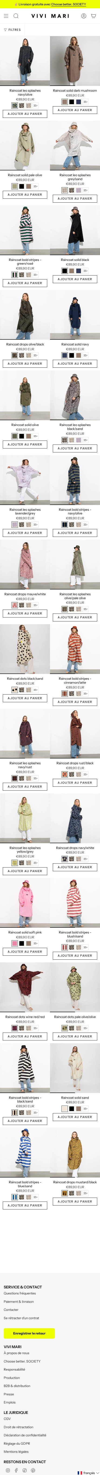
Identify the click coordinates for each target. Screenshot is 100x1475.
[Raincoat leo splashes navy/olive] (25, 61)
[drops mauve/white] (14, 605)
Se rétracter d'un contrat (21, 1318)
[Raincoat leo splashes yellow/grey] (25, 818)
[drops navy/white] (64, 859)
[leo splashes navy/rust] (14, 778)
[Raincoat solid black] (75, 230)
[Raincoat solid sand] (75, 1068)
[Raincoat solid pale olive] (25, 145)
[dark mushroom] (64, 102)
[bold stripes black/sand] (14, 1112)
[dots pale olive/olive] (64, 1028)
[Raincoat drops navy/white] (75, 818)
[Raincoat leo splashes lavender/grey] (25, 480)
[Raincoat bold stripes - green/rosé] (25, 230)
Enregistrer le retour (29, 1333)
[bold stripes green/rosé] (14, 275)
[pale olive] (14, 186)
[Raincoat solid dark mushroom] (75, 61)
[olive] (14, 436)
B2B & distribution (17, 1386)
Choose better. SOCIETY (22, 1361)
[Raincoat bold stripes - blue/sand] (25, 1152)
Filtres (15, 30)
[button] (88, 1473)
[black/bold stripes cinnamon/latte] (64, 693)
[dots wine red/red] (14, 1028)
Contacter (11, 1310)
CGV (7, 1419)
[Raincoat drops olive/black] (25, 315)
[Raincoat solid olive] (25, 395)
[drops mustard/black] (64, 1193)
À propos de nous (16, 1353)
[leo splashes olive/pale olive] (64, 609)
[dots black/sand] (14, 690)
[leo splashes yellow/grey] (14, 863)
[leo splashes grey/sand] (28, 105)
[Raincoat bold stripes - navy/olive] (75, 480)
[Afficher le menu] (6, 16)
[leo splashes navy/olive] (14, 105)
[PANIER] (93, 16)
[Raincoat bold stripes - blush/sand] (75, 903)
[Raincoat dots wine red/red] (25, 987)
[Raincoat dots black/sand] (25, 649)
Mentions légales (16, 1452)
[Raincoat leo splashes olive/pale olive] (75, 564)
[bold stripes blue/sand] (14, 1197)
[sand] (64, 1109)
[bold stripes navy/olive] (64, 524)
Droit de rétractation (18, 1427)
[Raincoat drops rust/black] (75, 733)
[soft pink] (14, 943)
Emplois (10, 1402)
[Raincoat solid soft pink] (25, 903)
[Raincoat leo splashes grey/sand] (75, 145)
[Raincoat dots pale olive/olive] (75, 987)
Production (12, 1378)
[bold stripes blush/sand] (64, 947)
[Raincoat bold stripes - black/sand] (25, 1068)
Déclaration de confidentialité (25, 1435)
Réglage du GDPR (17, 1443)
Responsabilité (14, 1369)
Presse (9, 1394)
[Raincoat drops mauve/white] (25, 564)
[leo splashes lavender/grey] (78, 190)
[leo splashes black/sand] (21, 105)
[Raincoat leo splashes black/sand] (75, 395)
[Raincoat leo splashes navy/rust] (25, 733)
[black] (71, 102)
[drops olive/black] (14, 355)
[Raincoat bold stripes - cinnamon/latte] (75, 649)
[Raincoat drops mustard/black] (75, 1152)
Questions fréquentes (20, 1293)
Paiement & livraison (19, 1302)
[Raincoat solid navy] (75, 315)
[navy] (78, 102)
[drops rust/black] (64, 774)
